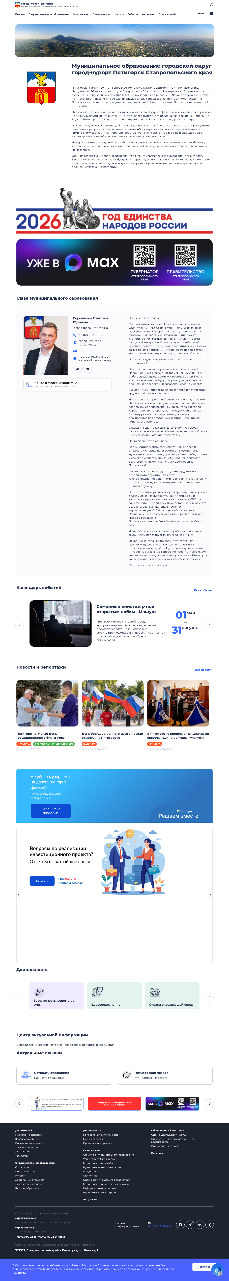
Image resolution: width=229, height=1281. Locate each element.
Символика (22, 1167)
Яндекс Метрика (82, 1265)
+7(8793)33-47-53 (25, 1227)
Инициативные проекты (166, 1146)
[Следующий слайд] (211, 895)
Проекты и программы (97, 1143)
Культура (24, 744)
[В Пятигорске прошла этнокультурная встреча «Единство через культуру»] (178, 703)
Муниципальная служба (98, 1163)
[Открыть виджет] (217, 1269)
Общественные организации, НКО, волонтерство (173, 1140)
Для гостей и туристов (29, 1184)
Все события (203, 590)
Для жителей (167, 14)
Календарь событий (27, 1138)
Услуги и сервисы (26, 1147)
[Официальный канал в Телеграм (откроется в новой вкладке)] (190, 1225)
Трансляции (22, 1155)
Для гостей (22, 1151)
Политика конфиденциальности (128, 1225)
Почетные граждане (27, 1171)
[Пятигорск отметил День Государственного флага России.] (47, 703)
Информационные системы (100, 1188)
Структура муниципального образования (108, 1154)
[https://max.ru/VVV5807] (172, 1103)
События (133, 14)
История (20, 1175)
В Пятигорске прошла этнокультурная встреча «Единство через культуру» (178, 736)
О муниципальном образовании (49, 14)
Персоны (157, 1153)
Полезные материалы (28, 1143)
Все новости (204, 669)
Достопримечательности (30, 1179)
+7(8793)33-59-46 (25, 1218)
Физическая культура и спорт (54, 744)
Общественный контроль (167, 1130)
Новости (119, 14)
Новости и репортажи (29, 1134)
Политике (19, 1272)
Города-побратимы (27, 1188)
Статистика (90, 1175)
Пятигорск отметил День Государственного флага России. (42, 736)
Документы (90, 1171)
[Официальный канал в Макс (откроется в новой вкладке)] (180, 1225)
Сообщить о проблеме (51, 811)
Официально (81, 14)
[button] (19, 625)
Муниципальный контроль (99, 1192)
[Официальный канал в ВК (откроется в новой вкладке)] (200, 1225)
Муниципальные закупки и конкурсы (106, 1184)
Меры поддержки (94, 1138)
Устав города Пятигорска (99, 1158)
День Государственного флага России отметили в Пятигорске (112, 736)
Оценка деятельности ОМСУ (169, 1134)
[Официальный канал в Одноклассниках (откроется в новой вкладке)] (209, 1225)
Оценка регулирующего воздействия (106, 1179)
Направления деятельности (100, 1134)
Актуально (148, 14)
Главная (20, 14)
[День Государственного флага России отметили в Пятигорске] (113, 703)
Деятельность (101, 14)
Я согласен (204, 1266)
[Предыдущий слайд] (18, 895)
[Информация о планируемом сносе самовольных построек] (114, 1103)
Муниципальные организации (102, 1167)
